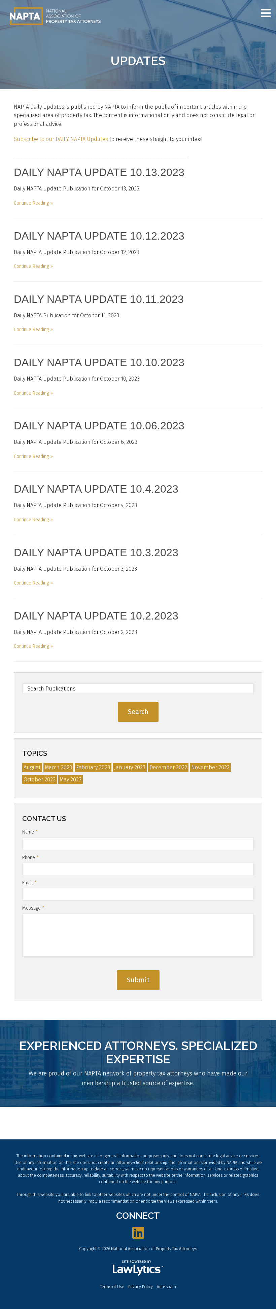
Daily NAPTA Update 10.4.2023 (96, 489)
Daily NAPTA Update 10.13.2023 (99, 172)
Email (29, 883)
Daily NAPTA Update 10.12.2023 (99, 236)
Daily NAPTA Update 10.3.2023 (96, 552)
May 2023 (70, 779)
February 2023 (93, 767)
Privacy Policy (140, 1286)
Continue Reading (31, 203)
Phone (30, 857)
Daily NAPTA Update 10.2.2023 (96, 616)
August (32, 767)
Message (33, 908)
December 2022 (168, 767)
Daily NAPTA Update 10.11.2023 (99, 299)
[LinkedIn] (138, 1233)
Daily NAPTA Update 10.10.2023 (99, 362)
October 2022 (40, 779)
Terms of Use (112, 1286)
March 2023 (58, 767)
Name (30, 832)
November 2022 (210, 767)
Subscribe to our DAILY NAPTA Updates (61, 139)
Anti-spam (166, 1286)
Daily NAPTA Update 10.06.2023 (99, 426)
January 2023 (129, 767)
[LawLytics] (138, 1268)
